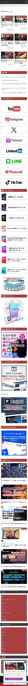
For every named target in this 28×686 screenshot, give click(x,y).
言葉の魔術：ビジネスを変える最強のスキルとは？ (21, 42)
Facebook (4, 632)
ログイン (4, 616)
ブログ (4, 606)
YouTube (4, 628)
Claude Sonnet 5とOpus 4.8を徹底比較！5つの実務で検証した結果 (14, 92)
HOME (3, 5)
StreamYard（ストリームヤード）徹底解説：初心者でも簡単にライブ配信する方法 (13, 545)
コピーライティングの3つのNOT (20, 24)
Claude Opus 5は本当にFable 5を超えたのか (10, 80)
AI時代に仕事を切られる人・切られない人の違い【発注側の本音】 (14, 77)
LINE (3, 645)
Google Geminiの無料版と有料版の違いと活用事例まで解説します (14, 587)
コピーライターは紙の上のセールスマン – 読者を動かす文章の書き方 (7, 43)
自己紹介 (4, 602)
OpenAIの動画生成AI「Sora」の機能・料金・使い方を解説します (14, 481)
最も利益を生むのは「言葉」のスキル (6, 61)
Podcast (4, 609)
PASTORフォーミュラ (11, 5)
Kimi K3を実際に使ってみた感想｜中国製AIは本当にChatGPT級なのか (14, 84)
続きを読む (10, 29)
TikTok (4, 652)
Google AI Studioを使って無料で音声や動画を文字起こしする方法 (14, 524)
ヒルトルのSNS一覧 (6, 98)
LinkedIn (4, 642)
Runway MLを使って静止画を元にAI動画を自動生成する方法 (13, 566)
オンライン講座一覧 (6, 612)
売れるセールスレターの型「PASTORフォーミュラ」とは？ (7, 25)
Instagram (4, 635)
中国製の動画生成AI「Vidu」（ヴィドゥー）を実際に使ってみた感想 (14, 503)
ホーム (4, 596)
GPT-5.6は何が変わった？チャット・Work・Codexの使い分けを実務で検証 (14, 89)
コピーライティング (10, 16)
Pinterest (4, 648)
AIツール (25, 485)
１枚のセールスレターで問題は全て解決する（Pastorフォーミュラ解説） (21, 62)
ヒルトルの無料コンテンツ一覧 (8, 599)
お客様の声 (5, 619)
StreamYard (24, 528)
